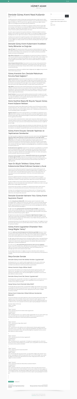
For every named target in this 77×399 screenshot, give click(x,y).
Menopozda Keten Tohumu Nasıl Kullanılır (39, 385)
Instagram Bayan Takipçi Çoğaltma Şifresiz (58, 21)
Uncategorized (16, 381)
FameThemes (34, 395)
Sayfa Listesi (52, 24)
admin (9, 16)
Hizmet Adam (38, 6)
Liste (51, 23)
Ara (51, 14)
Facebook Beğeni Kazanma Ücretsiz (57, 19)
